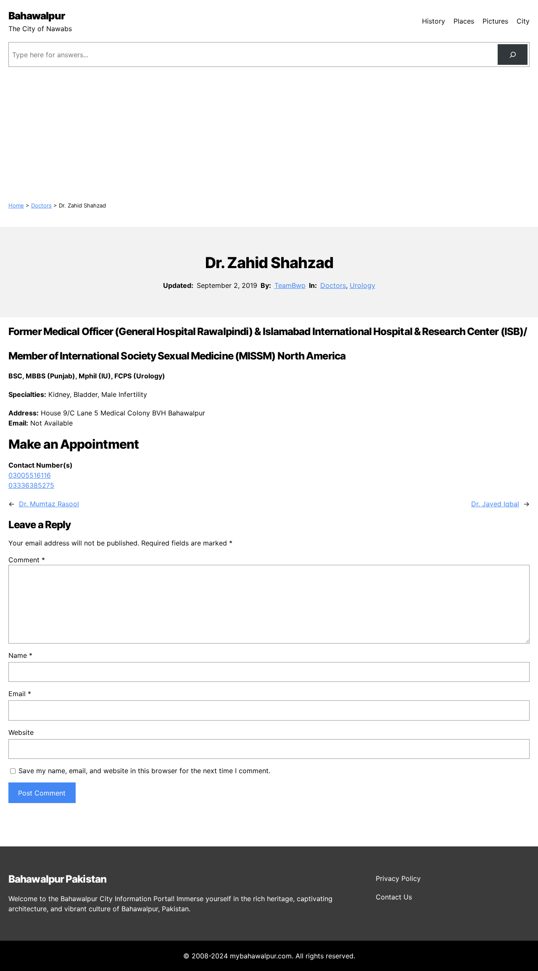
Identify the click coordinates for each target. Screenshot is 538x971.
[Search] (512, 54)
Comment (26, 560)
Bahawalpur (36, 16)
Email (19, 693)
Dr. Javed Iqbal (495, 504)
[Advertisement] (269, 134)
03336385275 (31, 485)
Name (20, 655)
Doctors (41, 205)
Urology (362, 285)
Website (21, 732)
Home (16, 205)
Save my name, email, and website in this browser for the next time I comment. (144, 770)
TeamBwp (290, 285)
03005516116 (29, 475)
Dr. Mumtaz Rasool (49, 504)
